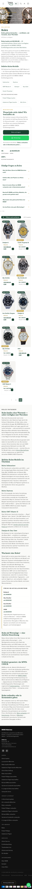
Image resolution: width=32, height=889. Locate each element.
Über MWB (5, 861)
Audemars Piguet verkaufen (10, 811)
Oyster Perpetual (7, 91)
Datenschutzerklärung (17, 875)
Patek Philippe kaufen (9, 98)
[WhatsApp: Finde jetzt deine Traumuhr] (28, 885)
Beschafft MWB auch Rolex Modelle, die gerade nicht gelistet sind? (15, 193)
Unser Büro (5, 867)
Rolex (3, 827)
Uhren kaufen (5, 758)
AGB (25, 875)
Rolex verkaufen (22, 713)
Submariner (6, 82)
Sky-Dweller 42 (22, 278)
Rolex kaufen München (8, 764)
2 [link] (20, 400)
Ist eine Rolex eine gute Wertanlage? (14, 207)
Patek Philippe (6, 830)
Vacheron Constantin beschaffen (11, 785)
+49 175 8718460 (6, 745)
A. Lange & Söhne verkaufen (10, 820)
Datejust (17, 86)
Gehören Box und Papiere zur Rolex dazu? (13, 178)
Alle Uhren (23, 102)
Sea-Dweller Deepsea (8, 313)
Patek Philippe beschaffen (9, 776)
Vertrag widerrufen (8, 882)
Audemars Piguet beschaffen (10, 779)
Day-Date (25, 86)
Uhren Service (6, 841)
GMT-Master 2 (6, 384)
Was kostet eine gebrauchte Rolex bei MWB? (14, 200)
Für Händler (5, 853)
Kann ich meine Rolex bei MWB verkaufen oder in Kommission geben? (14, 186)
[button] (3, 3)
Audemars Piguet (7, 834)
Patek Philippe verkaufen (9, 808)
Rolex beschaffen (7, 773)
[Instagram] (3, 750)
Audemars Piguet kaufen (10, 102)
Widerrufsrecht (6, 875)
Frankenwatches (14, 686)
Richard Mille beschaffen (9, 782)
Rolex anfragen (16, 132)
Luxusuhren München (8, 761)
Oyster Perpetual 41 (23, 242)
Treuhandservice (6, 847)
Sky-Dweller (6, 278)
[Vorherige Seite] (11, 400)
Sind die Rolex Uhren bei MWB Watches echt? (14, 171)
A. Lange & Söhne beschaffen (10, 788)
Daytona (15, 82)
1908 (19, 348)
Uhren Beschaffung (7, 770)
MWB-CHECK (22, 675)
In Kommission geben (8, 799)
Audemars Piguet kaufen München (11, 767)
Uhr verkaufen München (9, 802)
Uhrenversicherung (7, 850)
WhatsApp (17, 138)
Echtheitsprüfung (7, 844)
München (20, 715)
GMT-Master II (7, 86)
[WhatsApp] (6, 750)
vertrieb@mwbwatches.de (9, 746)
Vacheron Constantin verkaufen (11, 817)
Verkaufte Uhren (6, 791)
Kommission (5, 715)
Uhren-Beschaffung (22, 450)
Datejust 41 (5, 242)
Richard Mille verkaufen (8, 814)
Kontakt (4, 864)
